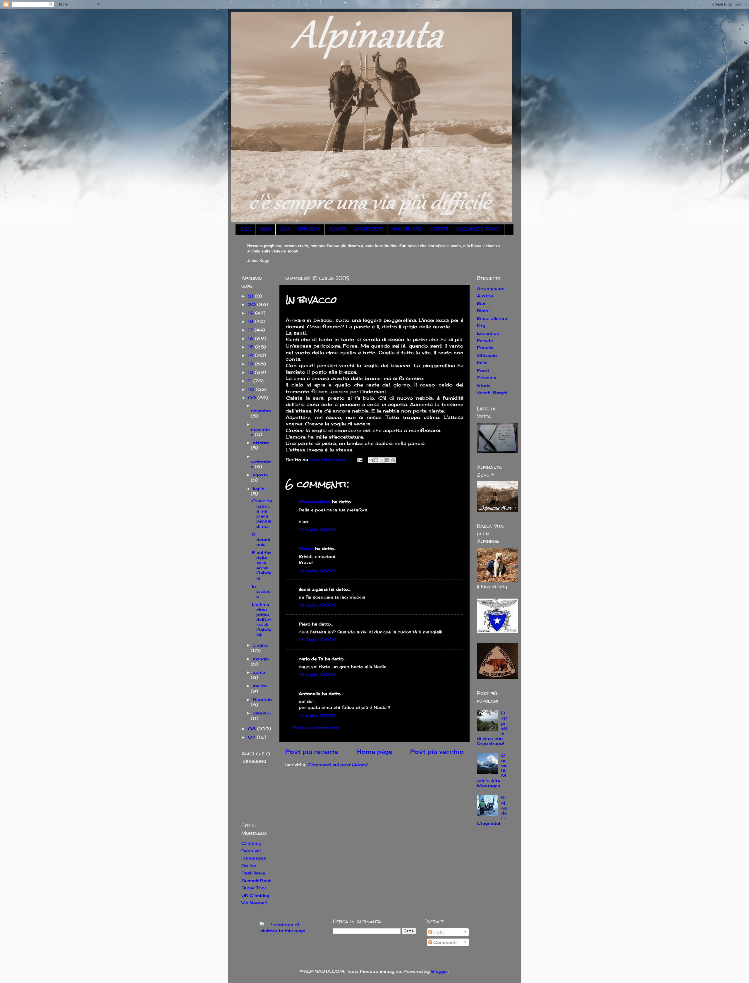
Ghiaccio (487, 355)
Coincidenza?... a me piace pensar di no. (262, 513)
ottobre (261, 442)
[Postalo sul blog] (376, 460)
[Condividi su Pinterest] (393, 460)
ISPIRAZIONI (309, 229)
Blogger (439, 971)
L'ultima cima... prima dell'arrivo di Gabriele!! (262, 619)
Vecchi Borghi (492, 392)
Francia (485, 347)
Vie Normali (254, 902)
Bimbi (483, 310)
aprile (259, 672)
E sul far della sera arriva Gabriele (262, 565)
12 (251, 372)
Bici (481, 303)
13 (251, 363)
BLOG (246, 229)
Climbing (251, 843)
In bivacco (261, 591)
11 (250, 380)
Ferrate (485, 340)
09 (252, 397)
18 (251, 321)
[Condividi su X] (382, 460)
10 (252, 389)
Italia (482, 362)
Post (438, 931)
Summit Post (256, 880)
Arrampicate (490, 288)
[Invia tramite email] (371, 460)
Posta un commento (316, 727)
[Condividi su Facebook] (387, 460)
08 (252, 728)
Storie (484, 385)
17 (251, 329)
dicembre (261, 410)
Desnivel (251, 850)
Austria (485, 295)
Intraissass (253, 857)
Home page (374, 751)
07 (252, 737)
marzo (260, 685)
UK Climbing (255, 895)
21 (251, 295)
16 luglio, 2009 (317, 604)
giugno (260, 644)
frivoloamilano (315, 501)
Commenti (444, 942)
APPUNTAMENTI (368, 229)
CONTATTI (439, 229)
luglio (258, 488)
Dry (481, 325)
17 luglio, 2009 (317, 715)
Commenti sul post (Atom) (337, 764)
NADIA (265, 229)
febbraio (262, 699)
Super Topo (254, 887)
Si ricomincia (261, 539)
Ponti (483, 370)
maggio (261, 658)
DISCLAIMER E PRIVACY (478, 229)
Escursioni (489, 333)
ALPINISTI (337, 229)
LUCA (285, 229)
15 (251, 346)
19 (251, 312)
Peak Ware (253, 872)
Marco (306, 548)
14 (251, 355)
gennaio (262, 712)
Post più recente (311, 751)
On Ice (248, 865)
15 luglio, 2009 (317, 529)
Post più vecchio (437, 751)
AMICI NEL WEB (406, 229)
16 (251, 338)
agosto (260, 474)
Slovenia (486, 377)
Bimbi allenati (492, 318)
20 (252, 304)
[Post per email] (359, 459)
